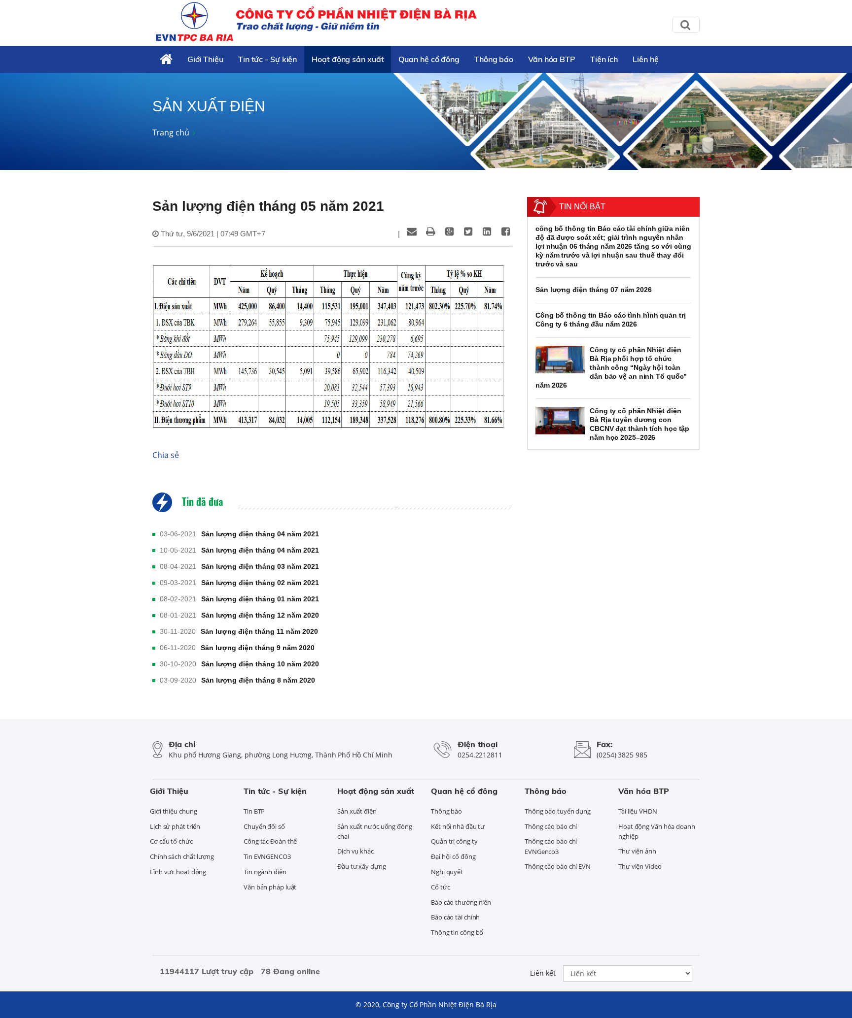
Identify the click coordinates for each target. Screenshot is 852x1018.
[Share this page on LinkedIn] (487, 231)
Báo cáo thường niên (461, 902)
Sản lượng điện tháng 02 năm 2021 (260, 583)
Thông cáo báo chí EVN (558, 866)
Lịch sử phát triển (175, 826)
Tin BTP (254, 811)
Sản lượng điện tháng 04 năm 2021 (260, 534)
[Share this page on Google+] (449, 231)
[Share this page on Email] (412, 231)
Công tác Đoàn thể (270, 841)
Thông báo (493, 59)
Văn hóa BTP (551, 59)
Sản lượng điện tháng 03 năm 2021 (260, 566)
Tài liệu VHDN (637, 811)
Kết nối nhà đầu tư (458, 826)
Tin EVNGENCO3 (267, 856)
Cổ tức (440, 887)
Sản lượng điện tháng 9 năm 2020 (258, 648)
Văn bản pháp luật (270, 887)
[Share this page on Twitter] (468, 231)
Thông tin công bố (457, 932)
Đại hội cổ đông (453, 856)
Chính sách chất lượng (182, 856)
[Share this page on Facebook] (505, 231)
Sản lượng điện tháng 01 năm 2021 (260, 599)
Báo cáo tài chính (455, 917)
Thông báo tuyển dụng (558, 811)
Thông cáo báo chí (551, 826)
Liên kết (543, 973)
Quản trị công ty (454, 841)
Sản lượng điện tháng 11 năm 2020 (259, 631)
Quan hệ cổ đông (429, 59)
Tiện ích (604, 59)
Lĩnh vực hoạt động (178, 871)
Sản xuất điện (357, 811)
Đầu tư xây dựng (361, 866)
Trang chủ (170, 132)
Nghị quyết (447, 871)
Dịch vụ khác (355, 851)
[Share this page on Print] (430, 231)
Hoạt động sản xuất (348, 59)
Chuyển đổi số (264, 826)
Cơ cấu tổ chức (171, 841)
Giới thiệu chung (173, 811)
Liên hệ (645, 59)
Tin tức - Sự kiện (267, 59)
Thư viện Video (640, 866)
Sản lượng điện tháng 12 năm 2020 (260, 615)
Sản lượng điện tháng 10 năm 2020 (260, 664)
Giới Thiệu (205, 59)
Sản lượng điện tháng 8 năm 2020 (258, 680)
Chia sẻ (165, 455)
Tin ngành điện (265, 871)
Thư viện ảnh (637, 851)
